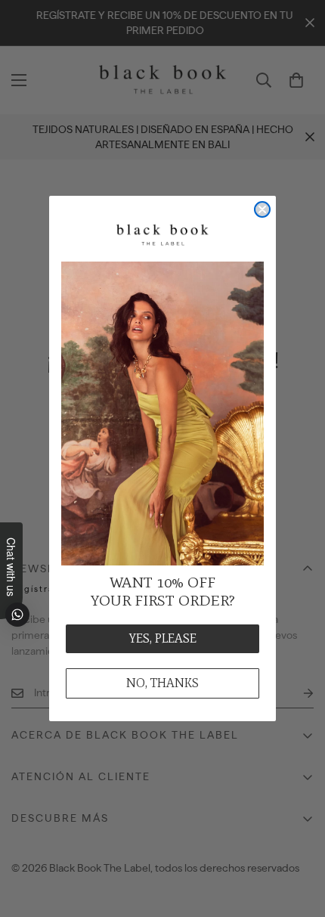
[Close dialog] (262, 209)
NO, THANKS (162, 683)
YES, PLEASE (163, 638)
